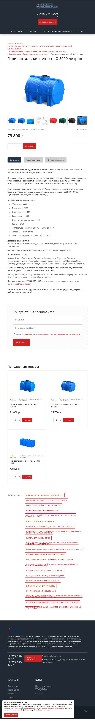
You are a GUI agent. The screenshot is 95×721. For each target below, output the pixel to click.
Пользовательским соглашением (52, 708)
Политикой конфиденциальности (27, 708)
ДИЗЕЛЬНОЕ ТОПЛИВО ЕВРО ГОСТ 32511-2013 (44, 495)
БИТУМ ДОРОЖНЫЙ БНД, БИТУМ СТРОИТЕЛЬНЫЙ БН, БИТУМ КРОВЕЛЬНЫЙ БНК (50, 516)
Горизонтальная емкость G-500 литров (24, 405)
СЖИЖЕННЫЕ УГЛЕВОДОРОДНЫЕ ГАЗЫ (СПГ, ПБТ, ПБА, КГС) (49, 527)
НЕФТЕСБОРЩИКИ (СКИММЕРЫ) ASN (41, 591)
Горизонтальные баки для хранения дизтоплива (45, 554)
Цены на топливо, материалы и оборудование (43, 688)
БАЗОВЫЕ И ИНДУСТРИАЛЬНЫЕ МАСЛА (42, 510)
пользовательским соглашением (67, 334)
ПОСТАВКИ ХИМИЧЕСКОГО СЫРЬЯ (40, 522)
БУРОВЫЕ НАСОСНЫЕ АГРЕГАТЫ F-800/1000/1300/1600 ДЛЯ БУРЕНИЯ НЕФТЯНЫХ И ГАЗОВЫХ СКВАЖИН (53, 532)
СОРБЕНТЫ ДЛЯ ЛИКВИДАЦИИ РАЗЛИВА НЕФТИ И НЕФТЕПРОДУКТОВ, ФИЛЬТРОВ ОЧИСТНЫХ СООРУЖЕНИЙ (53, 596)
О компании (16, 31)
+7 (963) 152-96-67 (48, 14)
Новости (32, 31)
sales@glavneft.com (22, 284)
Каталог (38, 693)
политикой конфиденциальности (38, 334)
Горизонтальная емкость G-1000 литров (65, 405)
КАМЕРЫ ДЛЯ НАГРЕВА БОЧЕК (38, 538)
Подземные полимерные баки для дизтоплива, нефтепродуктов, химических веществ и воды (51, 564)
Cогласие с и (48, 334)
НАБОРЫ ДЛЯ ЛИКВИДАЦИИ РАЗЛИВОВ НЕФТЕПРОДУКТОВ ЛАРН (52, 602)
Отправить (21, 342)
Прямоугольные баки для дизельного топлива (44, 570)
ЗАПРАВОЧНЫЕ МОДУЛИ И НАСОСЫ (40, 586)
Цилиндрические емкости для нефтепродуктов (45, 576)
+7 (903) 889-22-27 (15, 663)
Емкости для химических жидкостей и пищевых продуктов (49, 559)
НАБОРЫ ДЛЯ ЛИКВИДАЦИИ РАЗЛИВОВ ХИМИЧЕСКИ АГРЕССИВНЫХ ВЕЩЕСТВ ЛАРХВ (53, 607)
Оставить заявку (47, 22)
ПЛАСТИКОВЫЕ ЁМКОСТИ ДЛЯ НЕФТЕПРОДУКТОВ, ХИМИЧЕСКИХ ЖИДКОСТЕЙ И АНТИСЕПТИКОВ (52, 543)
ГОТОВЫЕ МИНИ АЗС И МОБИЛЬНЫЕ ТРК (42, 581)
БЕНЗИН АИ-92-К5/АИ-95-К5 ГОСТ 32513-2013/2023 (46, 500)
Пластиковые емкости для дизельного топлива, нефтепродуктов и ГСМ (54, 549)
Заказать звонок (31, 658)
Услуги (11, 697)
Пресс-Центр (13, 690)
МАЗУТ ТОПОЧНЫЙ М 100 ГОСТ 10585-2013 (43, 505)
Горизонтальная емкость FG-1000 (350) (25, 462)
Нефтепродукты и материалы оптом (58, 31)
